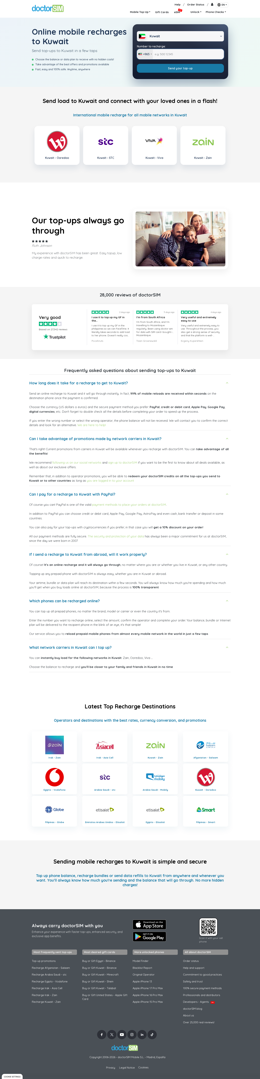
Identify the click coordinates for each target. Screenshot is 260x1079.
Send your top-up (180, 68)
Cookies (143, 1067)
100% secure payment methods (202, 988)
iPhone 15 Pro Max (148, 1001)
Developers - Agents (198, 1001)
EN (223, 4)
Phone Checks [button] (215, 12)
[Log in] (212, 4)
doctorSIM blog (192, 1008)
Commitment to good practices (202, 974)
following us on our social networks (76, 462)
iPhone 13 (142, 981)
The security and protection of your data (116, 536)
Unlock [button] (194, 12)
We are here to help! (91, 425)
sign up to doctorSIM (122, 462)
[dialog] (12, 1076)
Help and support (193, 968)
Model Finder (141, 961)
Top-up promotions (44, 961)
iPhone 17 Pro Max (148, 988)
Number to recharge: (151, 46)
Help (177, 4)
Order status (191, 961)
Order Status (195, 4)
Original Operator (144, 974)
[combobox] (145, 54)
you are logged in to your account (110, 480)
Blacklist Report (142, 968)
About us (188, 1015)
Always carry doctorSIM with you (67, 925)
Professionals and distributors (201, 995)
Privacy (110, 1067)
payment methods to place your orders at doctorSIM (129, 504)
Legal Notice (127, 1067)
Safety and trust (193, 981)
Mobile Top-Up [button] (139, 12)
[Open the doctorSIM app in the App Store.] (149, 925)
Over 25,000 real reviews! (198, 1022)
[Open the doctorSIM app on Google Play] (149, 937)
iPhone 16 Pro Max (148, 995)
